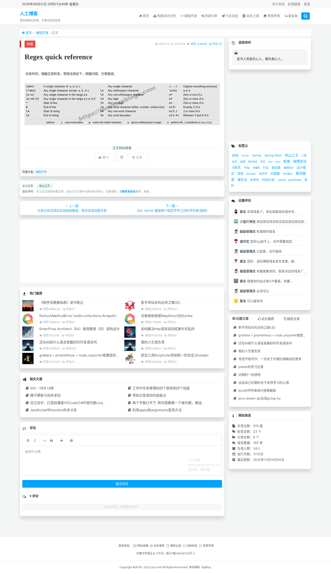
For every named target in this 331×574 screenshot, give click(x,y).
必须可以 (254, 291)
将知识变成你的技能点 (149, 395)
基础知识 (289, 167)
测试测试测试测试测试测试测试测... (273, 221)
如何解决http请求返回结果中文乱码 (168, 329)
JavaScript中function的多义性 (53, 410)
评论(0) (70, 322)
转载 (30, 44)
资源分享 (211, 16)
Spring (257, 155)
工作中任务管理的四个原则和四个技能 (161, 388)
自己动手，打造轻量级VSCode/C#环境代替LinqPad (69, 403)
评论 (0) (217, 44)
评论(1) (70, 309)
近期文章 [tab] (242, 318)
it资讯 (237, 167)
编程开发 (190, 16)
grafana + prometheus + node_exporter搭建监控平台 (81, 355)
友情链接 (294, 4)
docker (251, 173)
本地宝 (255, 179)
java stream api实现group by (259, 398)
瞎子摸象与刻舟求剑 (45, 395)
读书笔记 (288, 173)
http (247, 167)
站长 (235, 161)
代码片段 (269, 179)
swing (282, 179)
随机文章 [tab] (293, 319)
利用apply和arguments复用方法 (156, 410)
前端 (287, 161)
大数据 (275, 173)
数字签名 (253, 161)
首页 (146, 16)
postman (295, 179)
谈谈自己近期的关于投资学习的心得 (263, 382)
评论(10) (71, 348)
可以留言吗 (251, 301)
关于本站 (278, 4)
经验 (235, 155)
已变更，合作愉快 (261, 251)
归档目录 (191, 545)
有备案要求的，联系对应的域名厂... (273, 271)
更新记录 (175, 545)
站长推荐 (159, 545)
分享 (139, 157)
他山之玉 (44, 186)
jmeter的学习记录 (250, 367)
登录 (307, 4)
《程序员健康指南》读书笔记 (61, 302)
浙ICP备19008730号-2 (180, 553)
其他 (240, 173)
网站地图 (143, 545)
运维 (243, 161)
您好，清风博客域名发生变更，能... (268, 261)
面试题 (276, 167)
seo (270, 161)
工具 (304, 155)
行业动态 (231, 16)
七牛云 (160, 553)
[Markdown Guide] (71, 440)
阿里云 (149, 553)
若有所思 (274, 16)
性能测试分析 (166, 16)
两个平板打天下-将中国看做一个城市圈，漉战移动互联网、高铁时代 (183, 403)
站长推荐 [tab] (267, 319)
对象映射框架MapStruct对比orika (166, 316)
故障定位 (300, 161)
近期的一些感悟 (249, 375)
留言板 (293, 16)
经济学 (263, 173)
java (278, 161)
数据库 (257, 167)
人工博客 (29, 13)
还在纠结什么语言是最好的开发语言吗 (68, 342)
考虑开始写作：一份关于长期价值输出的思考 (270, 359)
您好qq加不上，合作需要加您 (266, 241)
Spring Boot (273, 155)
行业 (266, 167)
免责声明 (208, 545)
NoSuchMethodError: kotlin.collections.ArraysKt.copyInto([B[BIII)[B (92, 316)
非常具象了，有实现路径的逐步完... (268, 212)
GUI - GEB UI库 (42, 388)
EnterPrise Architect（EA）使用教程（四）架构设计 (79, 329)
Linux (246, 155)
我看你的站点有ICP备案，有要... (266, 281)
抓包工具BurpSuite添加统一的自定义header (175, 355)
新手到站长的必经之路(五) (160, 302)
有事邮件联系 (257, 231)
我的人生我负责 (153, 342)
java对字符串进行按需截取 (257, 390)
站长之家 (253, 16)
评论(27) (172, 309)
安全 (263, 161)
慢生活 (243, 179)
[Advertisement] (122, 251)
